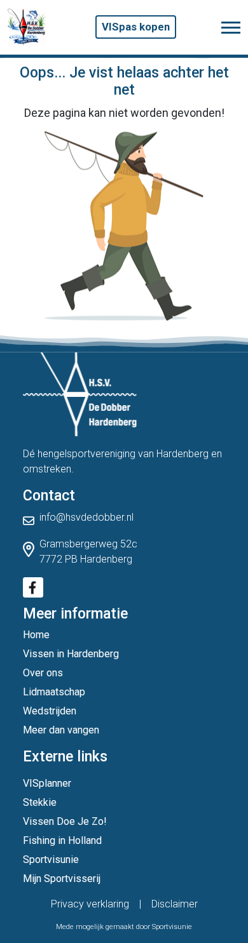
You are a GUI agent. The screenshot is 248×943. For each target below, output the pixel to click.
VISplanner (47, 783)
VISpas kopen (136, 26)
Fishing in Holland (62, 840)
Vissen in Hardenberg (71, 654)
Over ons (43, 673)
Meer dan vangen (61, 730)
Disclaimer (174, 904)
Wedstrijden (49, 711)
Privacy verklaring (90, 904)
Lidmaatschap (54, 692)
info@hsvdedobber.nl (86, 517)
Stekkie (40, 802)
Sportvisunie (51, 859)
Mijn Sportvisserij (61, 879)
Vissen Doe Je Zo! (65, 821)
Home (36, 635)
